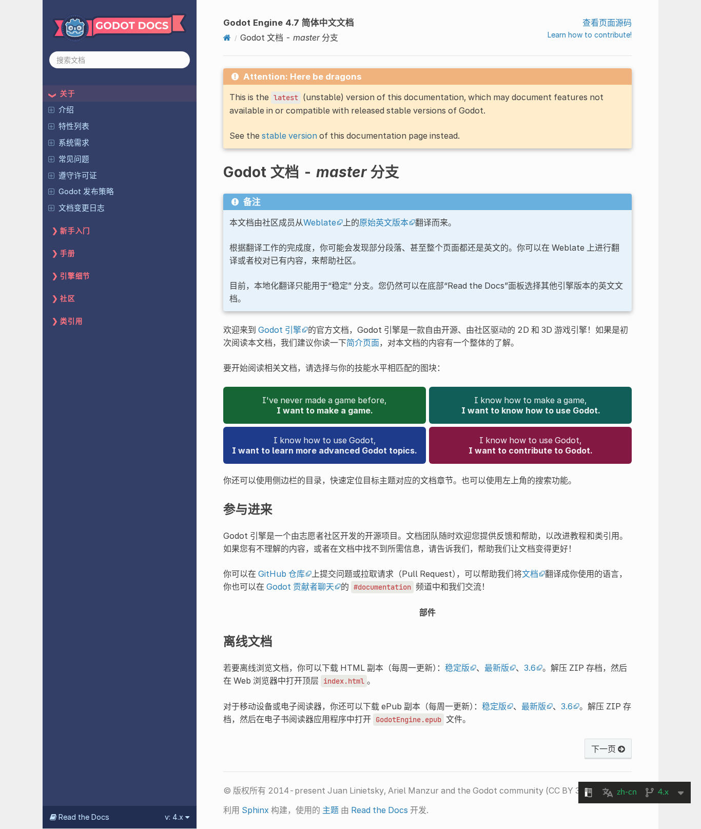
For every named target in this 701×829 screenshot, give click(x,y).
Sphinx (255, 810)
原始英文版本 (383, 222)
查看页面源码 (607, 22)
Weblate (319, 222)
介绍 (66, 110)
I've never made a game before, (324, 405)
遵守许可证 (78, 175)
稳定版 (457, 668)
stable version (289, 135)
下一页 (604, 749)
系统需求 (74, 142)
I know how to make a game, (530, 405)
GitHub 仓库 (281, 574)
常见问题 (74, 159)
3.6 (530, 668)
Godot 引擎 (279, 330)
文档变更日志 (82, 208)
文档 (530, 574)
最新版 (496, 668)
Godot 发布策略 (86, 191)
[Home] (227, 37)
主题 (330, 810)
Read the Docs (379, 810)
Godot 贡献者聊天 (300, 586)
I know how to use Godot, (324, 445)
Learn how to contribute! (590, 34)
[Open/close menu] (51, 109)
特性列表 (74, 126)
